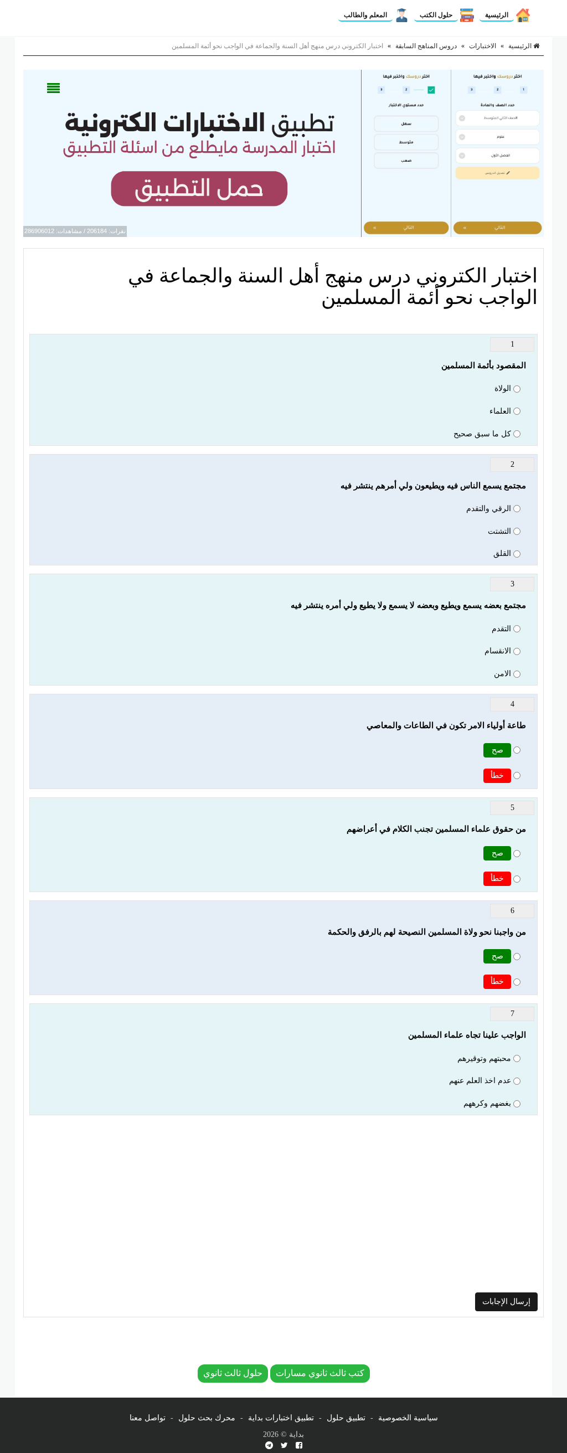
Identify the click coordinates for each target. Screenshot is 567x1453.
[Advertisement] (283, 1203)
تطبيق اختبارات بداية (281, 1418)
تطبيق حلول (346, 1418)
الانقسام (497, 651)
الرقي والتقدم (488, 508)
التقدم (501, 629)
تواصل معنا (148, 1418)
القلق (502, 553)
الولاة (502, 388)
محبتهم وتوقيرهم (484, 1058)
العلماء (500, 411)
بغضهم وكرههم (487, 1103)
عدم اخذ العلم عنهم (480, 1080)
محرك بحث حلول (206, 1418)
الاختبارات (482, 46)
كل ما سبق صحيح (482, 434)
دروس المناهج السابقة (426, 46)
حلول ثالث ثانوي (232, 1373)
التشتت (499, 531)
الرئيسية (496, 15)
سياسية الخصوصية (408, 1418)
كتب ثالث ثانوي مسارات (320, 1373)
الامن (502, 673)
